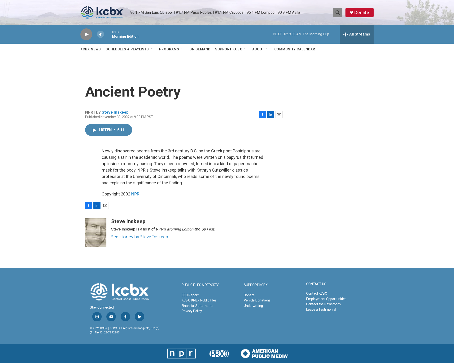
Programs (169, 49)
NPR (135, 193)
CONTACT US (316, 284)
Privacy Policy (192, 311)
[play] (86, 34)
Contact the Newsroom (323, 304)
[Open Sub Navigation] (152, 49)
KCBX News (90, 49)
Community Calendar (294, 49)
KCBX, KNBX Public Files (199, 300)
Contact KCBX (316, 293)
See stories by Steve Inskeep (139, 236)
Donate (361, 12)
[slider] (108, 34)
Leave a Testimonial (321, 309)
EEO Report (190, 295)
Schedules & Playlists (127, 49)
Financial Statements (197, 306)
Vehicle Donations (257, 300)
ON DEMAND (199, 49)
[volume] (100, 34)
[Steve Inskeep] (95, 232)
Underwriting (253, 306)
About (258, 49)
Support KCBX (228, 49)
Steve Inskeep (115, 112)
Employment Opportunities (326, 299)
